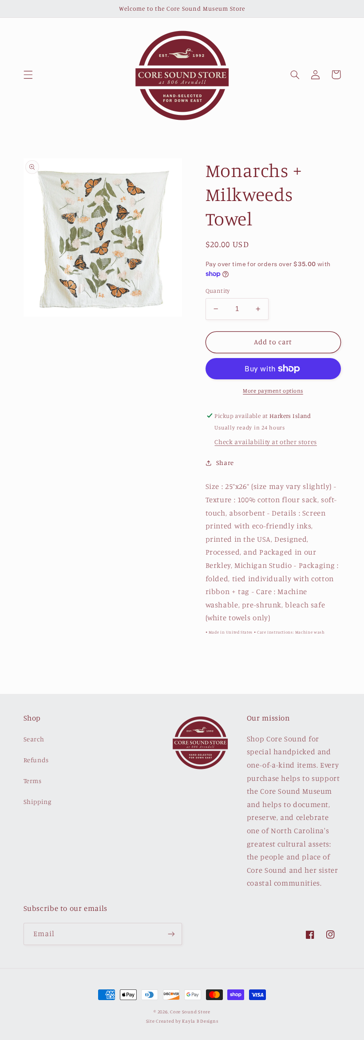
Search (34, 739)
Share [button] (225, 462)
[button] (28, 74)
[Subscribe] (171, 934)
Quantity (218, 290)
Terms (33, 780)
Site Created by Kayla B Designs (182, 1021)
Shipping (37, 801)
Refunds (36, 760)
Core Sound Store (190, 1011)
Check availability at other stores (265, 441)
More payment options (273, 390)
